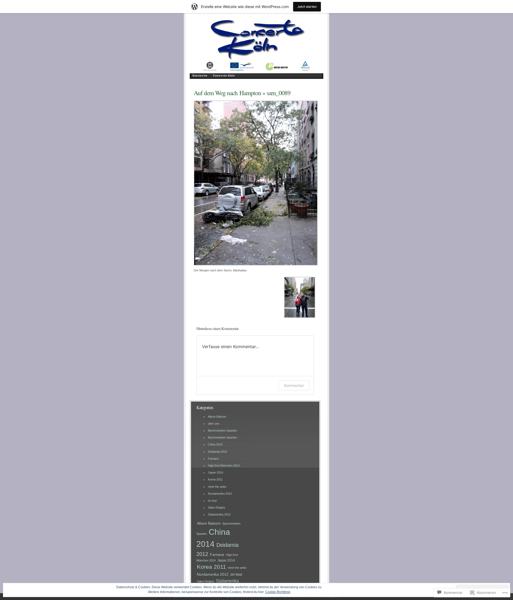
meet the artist (217, 486)
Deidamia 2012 (217, 451)
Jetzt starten (307, 7)
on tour (212, 500)
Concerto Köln (224, 75)
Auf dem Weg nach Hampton (227, 93)
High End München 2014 (224, 465)
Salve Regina (216, 507)
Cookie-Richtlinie (277, 592)
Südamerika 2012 (219, 514)
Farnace (213, 458)
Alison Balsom (217, 416)
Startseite (200, 75)
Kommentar (294, 385)
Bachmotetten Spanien (222, 430)
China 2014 (215, 444)
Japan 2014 (215, 472)
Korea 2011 (215, 479)
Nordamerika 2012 (220, 493)
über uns (213, 423)
